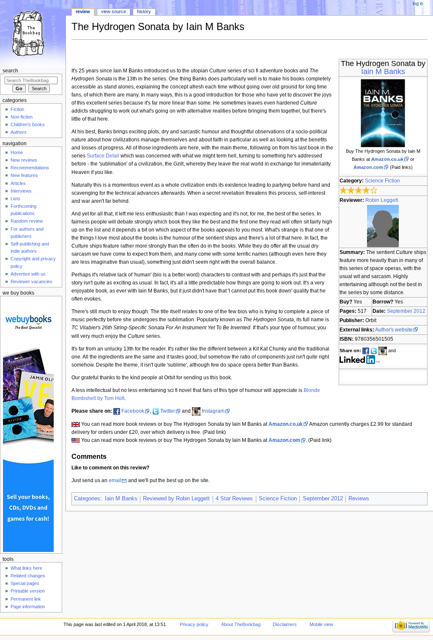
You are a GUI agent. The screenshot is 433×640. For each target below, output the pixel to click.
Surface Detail (103, 156)
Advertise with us (28, 273)
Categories (87, 499)
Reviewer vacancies (31, 281)
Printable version (28, 590)
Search (10, 70)
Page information (28, 606)
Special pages (25, 583)
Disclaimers (285, 624)
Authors (19, 132)
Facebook (132, 411)
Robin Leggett (381, 200)
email (115, 480)
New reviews (24, 160)
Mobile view (321, 624)
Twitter (167, 411)
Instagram (213, 411)
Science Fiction (382, 181)
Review (83, 11)
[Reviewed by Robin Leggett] (383, 226)
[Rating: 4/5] (359, 190)
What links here (26, 568)
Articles (18, 183)
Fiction (17, 109)
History (144, 11)
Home (17, 152)
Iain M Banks (383, 71)
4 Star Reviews (234, 499)
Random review (27, 220)
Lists (15, 198)
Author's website (394, 330)
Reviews (358, 499)
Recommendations (30, 167)
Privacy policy (194, 624)
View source (113, 11)
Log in (418, 3)
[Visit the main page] (33, 33)
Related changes (28, 575)
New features (24, 175)
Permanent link (26, 598)
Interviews (21, 190)
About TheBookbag (240, 624)
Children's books (28, 124)
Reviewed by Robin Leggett (176, 499)
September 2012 (406, 311)
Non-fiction (22, 116)
